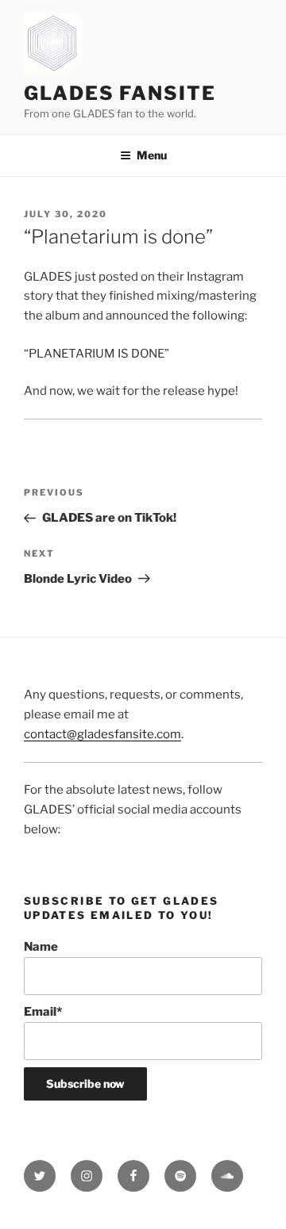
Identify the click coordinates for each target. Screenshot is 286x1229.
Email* (43, 1012)
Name (41, 947)
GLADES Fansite (120, 93)
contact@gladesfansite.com (102, 734)
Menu (152, 155)
